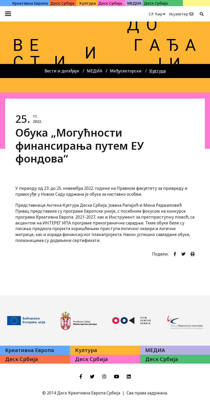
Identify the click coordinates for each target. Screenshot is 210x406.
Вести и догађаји (62, 71)
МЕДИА (94, 71)
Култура (157, 71)
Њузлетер (178, 13)
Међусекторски (126, 71)
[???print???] (193, 254)
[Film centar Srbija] (131, 320)
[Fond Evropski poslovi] (184, 320)
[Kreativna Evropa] (26, 320)
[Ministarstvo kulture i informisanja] (79, 320)
